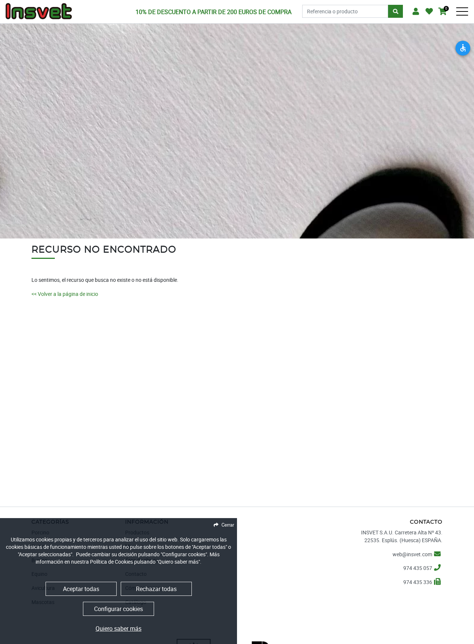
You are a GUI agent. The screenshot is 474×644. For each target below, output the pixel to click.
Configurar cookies (118, 609)
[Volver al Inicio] (39, 9)
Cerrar (227, 524)
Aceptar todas (81, 589)
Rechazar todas (156, 589)
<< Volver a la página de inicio (64, 293)
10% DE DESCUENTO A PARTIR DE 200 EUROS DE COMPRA (213, 12)
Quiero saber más (118, 628)
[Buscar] (395, 11)
